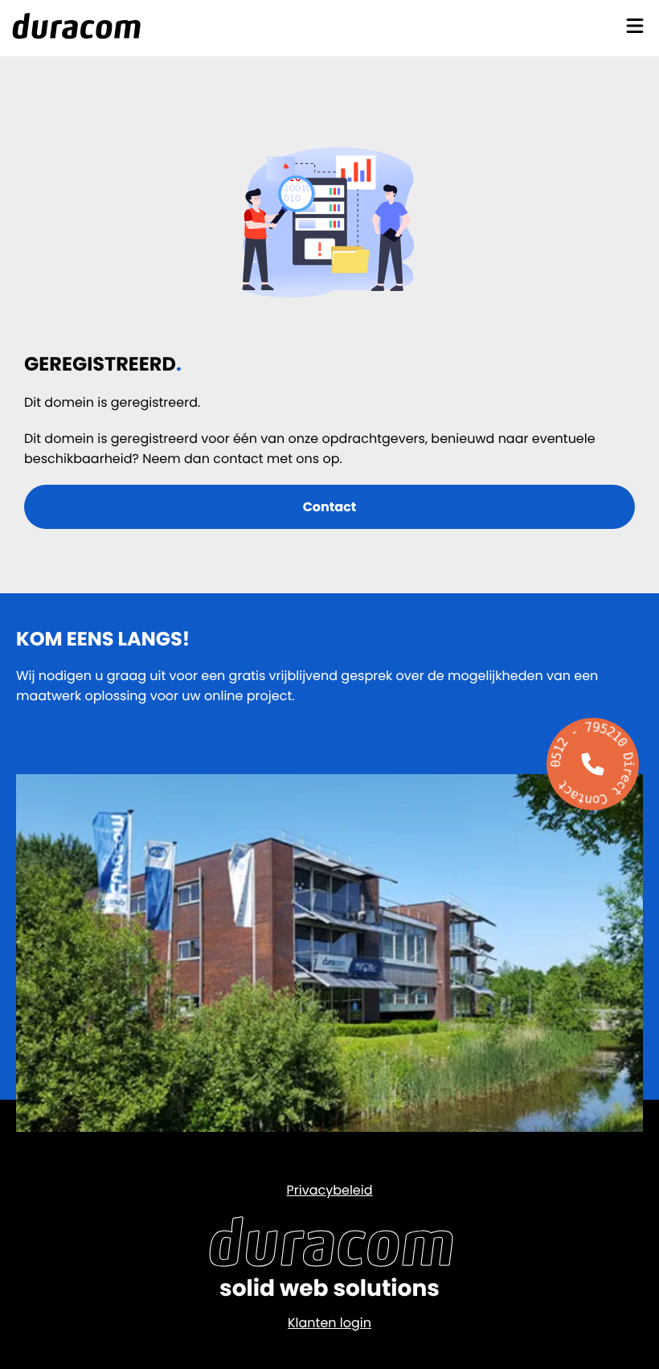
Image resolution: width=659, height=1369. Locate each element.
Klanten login (329, 1323)
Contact (330, 507)
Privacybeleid (329, 1190)
